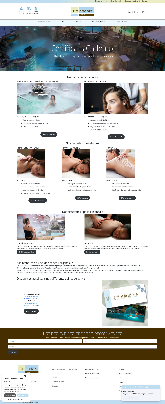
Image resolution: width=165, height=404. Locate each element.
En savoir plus (18, 391)
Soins (136, 12)
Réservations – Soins (92, 373)
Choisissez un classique (26, 252)
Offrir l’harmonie (82, 198)
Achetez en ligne (31, 311)
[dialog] (16, 387)
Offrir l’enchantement (38, 200)
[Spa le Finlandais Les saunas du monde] (82, 11)
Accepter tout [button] (10, 395)
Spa (129, 12)
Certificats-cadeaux (58, 381)
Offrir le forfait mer (127, 198)
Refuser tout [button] (22, 395)
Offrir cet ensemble (49, 134)
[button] (16, 399)
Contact (121, 369)
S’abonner (13, 352)
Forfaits (54, 377)
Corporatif (55, 386)
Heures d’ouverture (125, 373)
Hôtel (143, 12)
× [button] (28, 375)
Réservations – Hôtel (92, 378)
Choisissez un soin (92, 252)
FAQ (120, 378)
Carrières (121, 382)
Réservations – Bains (92, 369)
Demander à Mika (130, 398)
